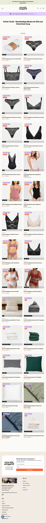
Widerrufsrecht (5, 510)
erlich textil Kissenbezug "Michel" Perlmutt (11, 320)
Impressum (4, 512)
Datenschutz (4, 514)
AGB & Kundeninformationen (8, 507)
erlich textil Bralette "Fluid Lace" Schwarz (10, 87)
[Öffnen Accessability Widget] (2, 516)
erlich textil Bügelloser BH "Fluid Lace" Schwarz (34, 117)
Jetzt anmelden (30, 469)
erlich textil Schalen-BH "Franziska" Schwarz (33, 145)
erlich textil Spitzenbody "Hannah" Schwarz (11, 174)
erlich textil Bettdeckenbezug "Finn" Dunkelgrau (34, 320)
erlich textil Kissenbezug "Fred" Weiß (10, 405)
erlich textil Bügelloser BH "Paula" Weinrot (33, 291)
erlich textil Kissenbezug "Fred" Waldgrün (32, 377)
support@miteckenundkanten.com (9, 492)
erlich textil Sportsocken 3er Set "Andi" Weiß (11, 58)
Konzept (24, 481)
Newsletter (25, 489)
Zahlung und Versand (6, 516)
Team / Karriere (26, 483)
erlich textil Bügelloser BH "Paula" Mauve (10, 262)
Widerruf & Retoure (6, 505)
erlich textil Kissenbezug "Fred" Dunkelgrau (11, 377)
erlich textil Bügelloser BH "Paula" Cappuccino (33, 234)
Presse (24, 487)
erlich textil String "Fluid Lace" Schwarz (10, 145)
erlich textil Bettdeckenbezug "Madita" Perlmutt (34, 435)
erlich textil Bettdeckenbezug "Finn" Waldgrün (33, 348)
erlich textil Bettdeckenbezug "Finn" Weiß (11, 348)
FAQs (3, 501)
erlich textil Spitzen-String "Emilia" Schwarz (33, 58)
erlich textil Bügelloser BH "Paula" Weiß (10, 291)
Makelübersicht (5, 518)
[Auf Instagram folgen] (3, 494)
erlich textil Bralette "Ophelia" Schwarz (10, 234)
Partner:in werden (26, 485)
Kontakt (3, 503)
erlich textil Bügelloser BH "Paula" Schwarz (33, 262)
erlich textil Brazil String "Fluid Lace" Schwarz (11, 117)
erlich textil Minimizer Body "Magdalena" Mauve (12, 204)
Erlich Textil (3, 57)
